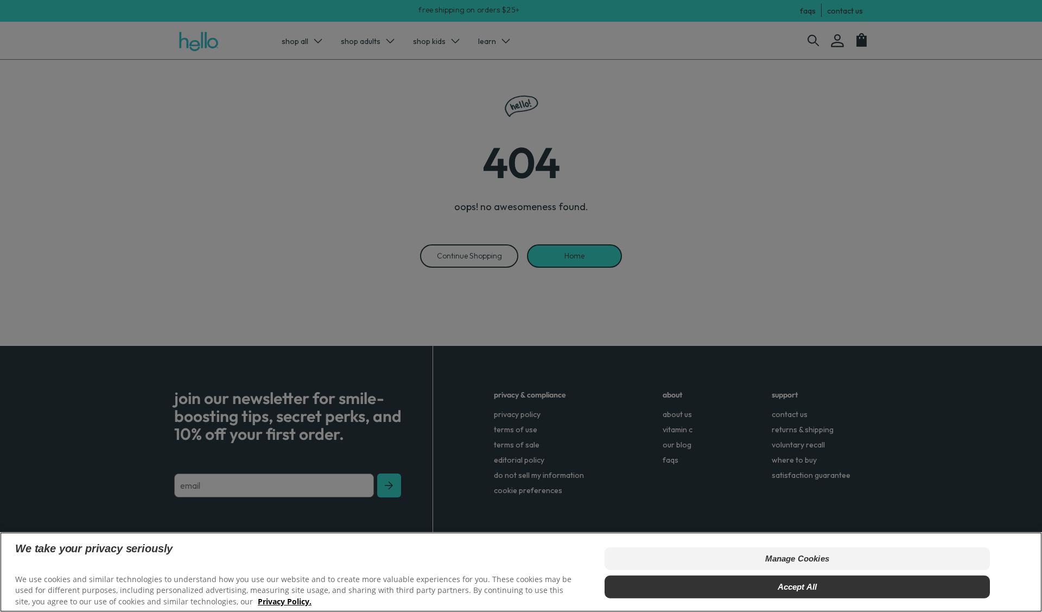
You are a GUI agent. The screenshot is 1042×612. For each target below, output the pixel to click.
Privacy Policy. (285, 601)
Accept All (797, 586)
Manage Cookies (797, 558)
